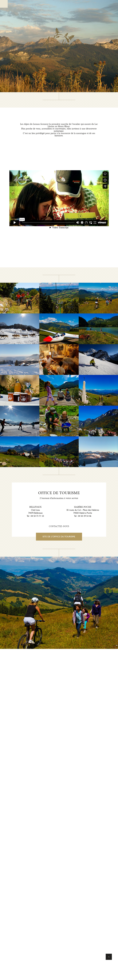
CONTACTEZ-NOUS (59, 526)
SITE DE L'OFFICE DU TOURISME (59, 536)
